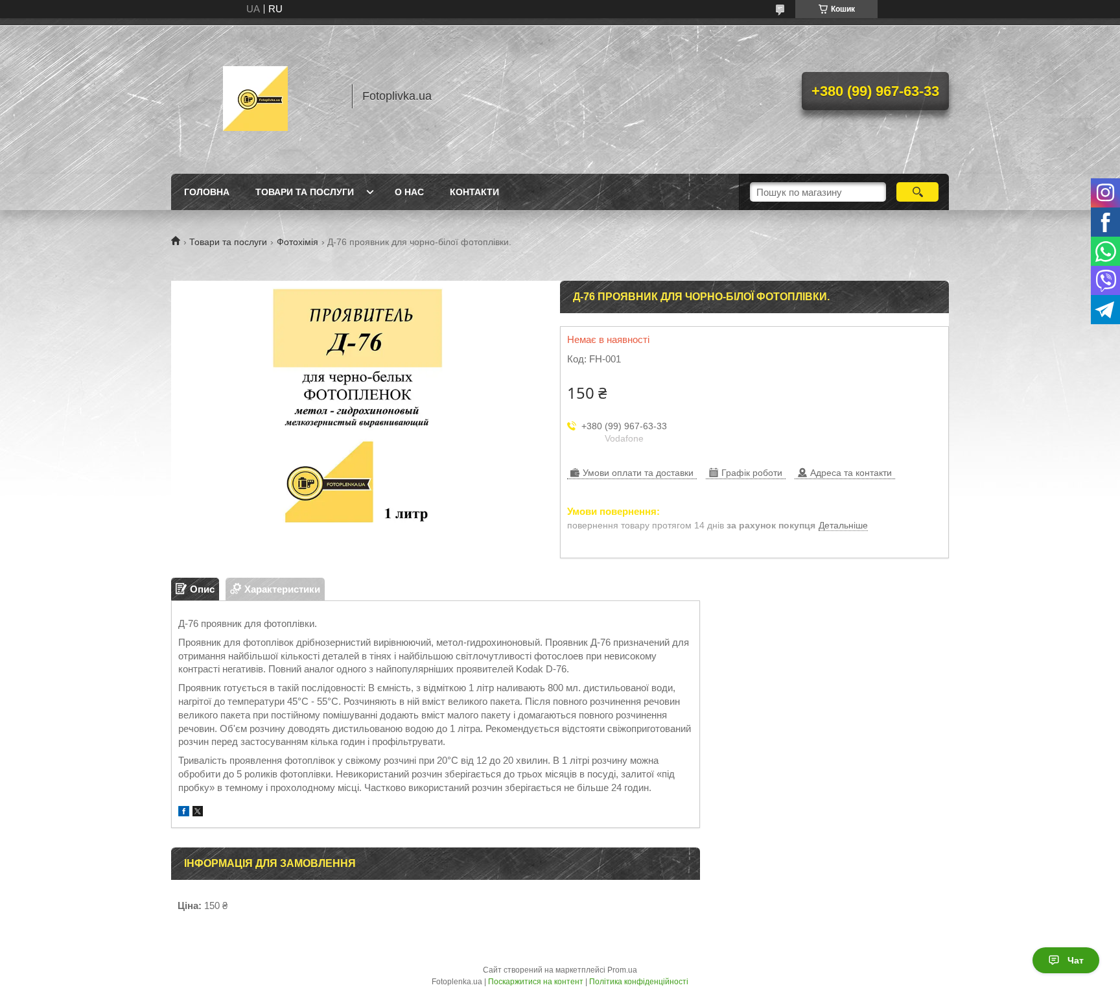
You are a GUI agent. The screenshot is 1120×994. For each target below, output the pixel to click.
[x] (197, 812)
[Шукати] (917, 192)
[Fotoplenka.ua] (255, 96)
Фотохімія (297, 242)
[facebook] (183, 812)
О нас (409, 192)
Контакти (474, 192)
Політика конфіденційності (638, 981)
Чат (1076, 960)
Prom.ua (622, 970)
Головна (206, 192)
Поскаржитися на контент (535, 981)
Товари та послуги (304, 192)
